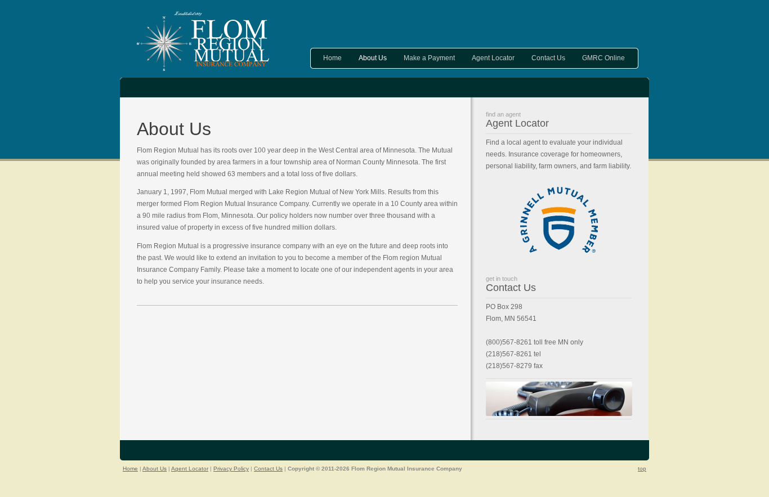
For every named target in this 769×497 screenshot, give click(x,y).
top (642, 468)
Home (332, 58)
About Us (373, 58)
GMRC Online (603, 58)
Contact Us (548, 58)
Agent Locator (493, 58)
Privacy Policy (231, 468)
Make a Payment (429, 58)
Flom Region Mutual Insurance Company (203, 41)
